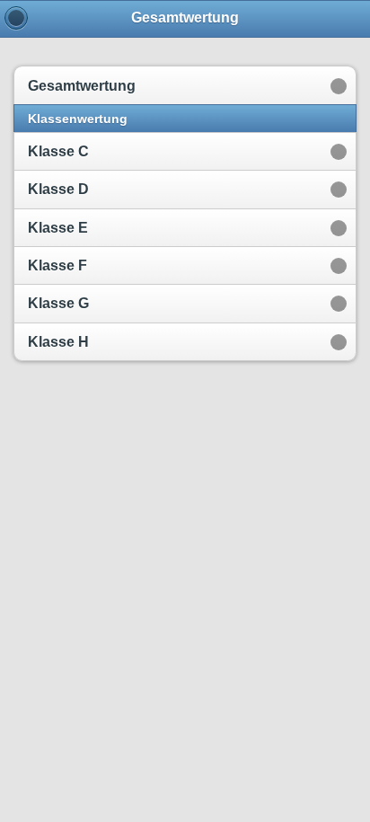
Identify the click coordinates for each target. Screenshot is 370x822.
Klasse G (58, 303)
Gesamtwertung (82, 85)
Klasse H (58, 341)
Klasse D (58, 189)
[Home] (16, 18)
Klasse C (58, 151)
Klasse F (57, 265)
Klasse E (58, 227)
